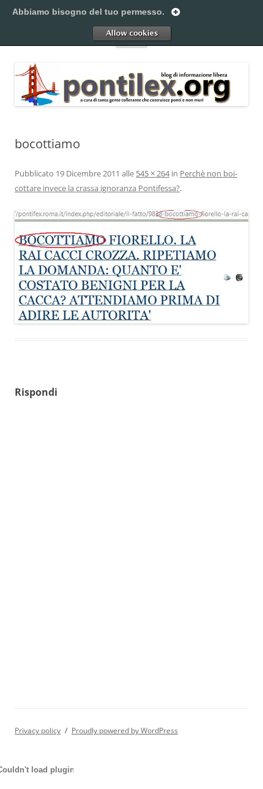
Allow (131, 33)
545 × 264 (152, 173)
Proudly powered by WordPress (125, 730)
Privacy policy (38, 730)
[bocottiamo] (131, 266)
